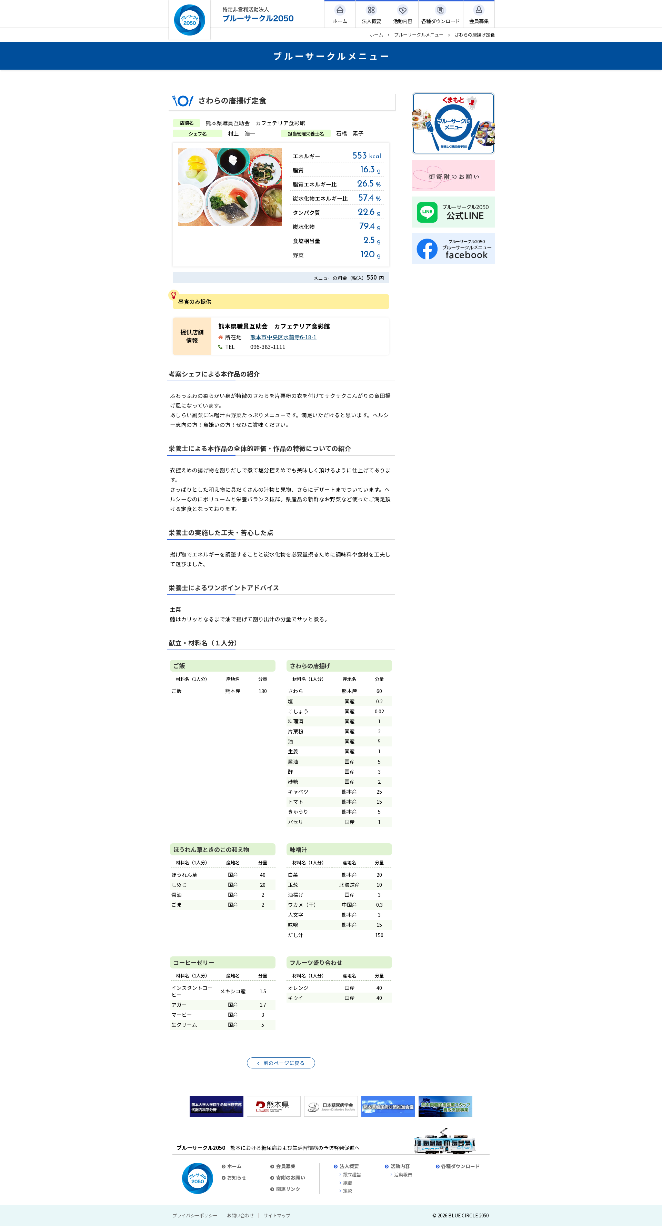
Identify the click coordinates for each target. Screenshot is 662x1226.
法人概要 (349, 1166)
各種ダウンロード (460, 1166)
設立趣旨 (352, 1174)
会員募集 (285, 1166)
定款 (347, 1190)
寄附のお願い (290, 1177)
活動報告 (403, 1174)
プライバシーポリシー (194, 1215)
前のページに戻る (284, 1062)
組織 (347, 1182)
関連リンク (288, 1188)
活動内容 (400, 1166)
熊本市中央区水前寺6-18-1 (283, 337)
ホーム (376, 34)
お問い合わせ (240, 1215)
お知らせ (237, 1177)
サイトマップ (276, 1215)
